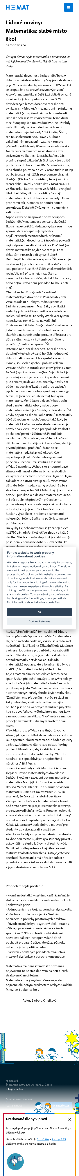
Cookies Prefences (39, 621)
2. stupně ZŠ (59, 1139)
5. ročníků (43, 1139)
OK (39, 612)
